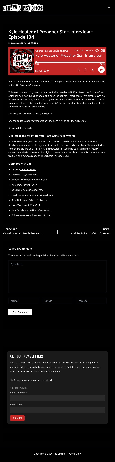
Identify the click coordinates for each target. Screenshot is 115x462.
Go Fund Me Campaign (28, 85)
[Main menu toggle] (109, 7)
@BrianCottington (38, 200)
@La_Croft (35, 205)
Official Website (44, 113)
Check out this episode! (20, 128)
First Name (16, 404)
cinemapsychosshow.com (34, 179)
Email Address (18, 392)
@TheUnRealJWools (40, 210)
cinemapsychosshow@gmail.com (35, 195)
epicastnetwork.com (40, 215)
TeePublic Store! (79, 121)
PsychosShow (29, 174)
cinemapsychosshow (32, 190)
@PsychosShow (27, 169)
